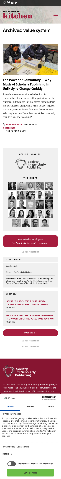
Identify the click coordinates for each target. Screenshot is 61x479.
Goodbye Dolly (12, 266)
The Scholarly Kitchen (18, 14)
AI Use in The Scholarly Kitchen (19, 272)
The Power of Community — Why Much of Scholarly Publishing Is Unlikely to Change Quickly (27, 84)
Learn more (43, 243)
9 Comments (9, 128)
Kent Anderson (14, 124)
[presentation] (30, 59)
